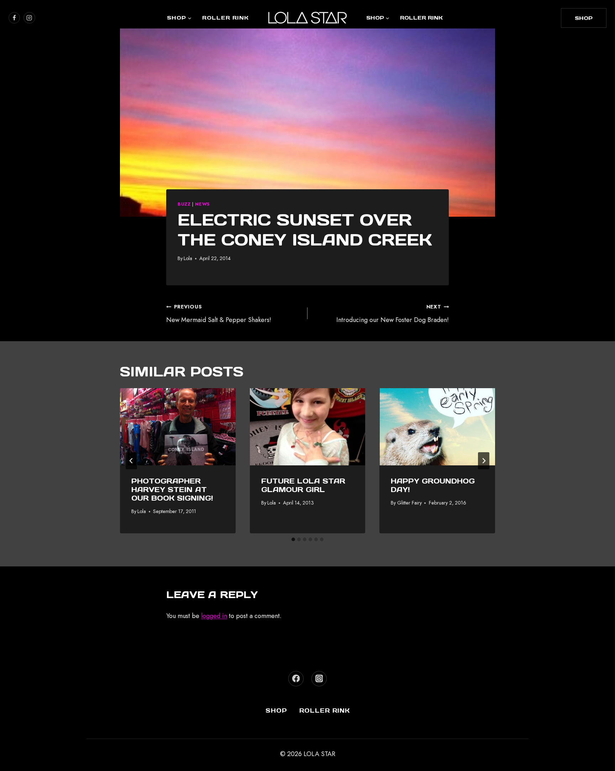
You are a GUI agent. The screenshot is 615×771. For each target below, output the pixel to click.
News (202, 204)
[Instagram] (319, 678)
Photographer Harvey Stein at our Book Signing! (172, 489)
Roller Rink (225, 17)
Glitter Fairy (409, 502)
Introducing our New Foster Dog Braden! (392, 313)
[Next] (483, 460)
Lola (188, 258)
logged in (214, 616)
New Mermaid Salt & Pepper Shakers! (218, 313)
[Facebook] (296, 678)
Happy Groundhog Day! (433, 485)
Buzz (184, 204)
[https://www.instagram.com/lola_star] (29, 17)
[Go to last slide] (131, 460)
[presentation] (178, 426)
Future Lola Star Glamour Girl (303, 485)
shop (584, 18)
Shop (276, 710)
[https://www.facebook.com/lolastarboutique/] (14, 17)
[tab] (293, 539)
